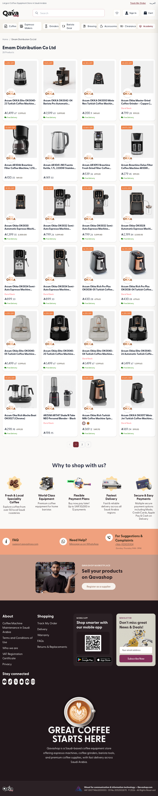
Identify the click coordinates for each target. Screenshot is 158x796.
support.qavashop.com (25, 544)
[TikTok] (10, 682)
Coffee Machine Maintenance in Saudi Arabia (16, 627)
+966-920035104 (124, 544)
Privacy (7, 664)
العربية (153, 3)
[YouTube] (4, 682)
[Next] (88, 444)
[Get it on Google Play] (85, 659)
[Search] (36, 13)
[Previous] (70, 444)
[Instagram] (33, 682)
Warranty (43, 635)
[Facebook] (27, 682)
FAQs (40, 641)
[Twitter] (16, 682)
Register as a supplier (99, 586)
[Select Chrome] (83, 423)
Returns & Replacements (52, 647)
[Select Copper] (88, 423)
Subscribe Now (136, 658)
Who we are (10, 648)
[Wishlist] (117, 13)
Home (5, 39)
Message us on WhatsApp (84, 544)
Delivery (42, 629)
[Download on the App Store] (104, 659)
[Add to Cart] (34, 117)
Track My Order (138, 3)
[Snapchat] (21, 682)
